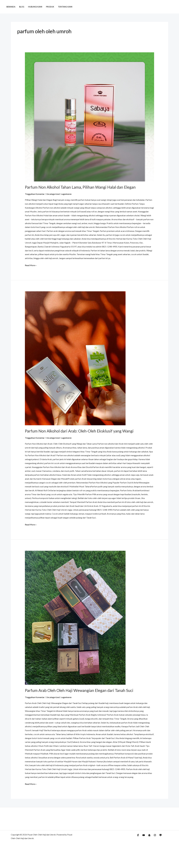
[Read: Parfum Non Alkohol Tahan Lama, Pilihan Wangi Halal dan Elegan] (89, 116)
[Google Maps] (160, 835)
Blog (21, 7)
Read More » (30, 264)
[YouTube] (143, 835)
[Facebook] (138, 835)
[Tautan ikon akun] (173, 7)
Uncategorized (53, 194)
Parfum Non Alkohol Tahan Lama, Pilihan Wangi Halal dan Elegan (80, 187)
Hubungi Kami (35, 7)
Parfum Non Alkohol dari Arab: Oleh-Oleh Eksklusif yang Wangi (79, 431)
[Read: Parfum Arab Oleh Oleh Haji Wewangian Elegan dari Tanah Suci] (89, 618)
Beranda (10, 7)
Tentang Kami (65, 7)
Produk (50, 7)
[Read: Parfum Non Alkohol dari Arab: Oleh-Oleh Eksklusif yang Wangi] (89, 358)
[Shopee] (149, 835)
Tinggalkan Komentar (35, 194)
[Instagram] (155, 835)
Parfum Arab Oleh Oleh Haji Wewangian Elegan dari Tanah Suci (79, 690)
